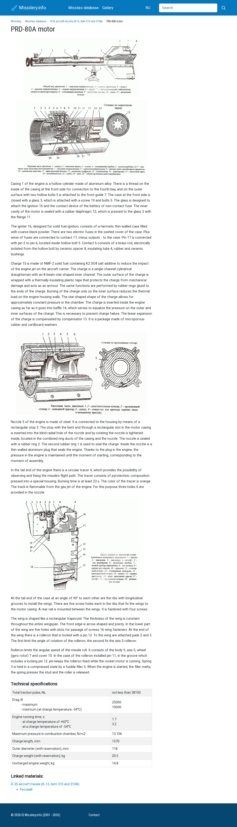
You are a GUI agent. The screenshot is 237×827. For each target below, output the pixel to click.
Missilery (16, 21)
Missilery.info (32, 7)
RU (148, 8)
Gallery (107, 8)
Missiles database (83, 8)
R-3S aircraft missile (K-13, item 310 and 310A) (76, 21)
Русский (26, 789)
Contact (94, 815)
